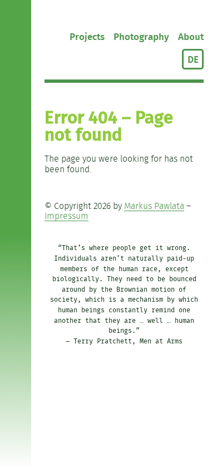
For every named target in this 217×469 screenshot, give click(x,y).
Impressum (66, 216)
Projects (87, 37)
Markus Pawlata (154, 206)
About (191, 37)
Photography (141, 37)
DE (193, 59)
